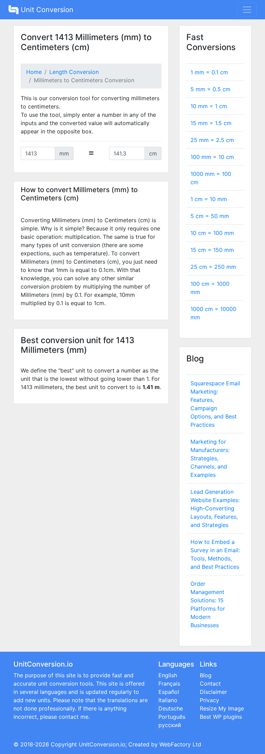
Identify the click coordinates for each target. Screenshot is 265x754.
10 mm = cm (208, 106)
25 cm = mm (213, 266)
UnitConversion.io (102, 744)
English (167, 675)
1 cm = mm (208, 199)
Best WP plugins (221, 716)
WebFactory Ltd (180, 744)
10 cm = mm (212, 232)
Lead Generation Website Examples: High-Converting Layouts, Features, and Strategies (214, 508)
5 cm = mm (209, 216)
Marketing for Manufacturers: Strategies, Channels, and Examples (209, 458)
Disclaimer (213, 691)
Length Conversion (74, 71)
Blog (206, 675)
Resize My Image (222, 708)
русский (169, 725)
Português (171, 716)
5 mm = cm (210, 89)
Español (168, 691)
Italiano (167, 700)
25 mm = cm (212, 139)
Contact (210, 683)
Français (169, 683)
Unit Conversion (46, 10)
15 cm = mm (212, 249)
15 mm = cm (211, 123)
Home (34, 71)
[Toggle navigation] (247, 10)
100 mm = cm (212, 156)
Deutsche (170, 708)
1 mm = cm (209, 72)
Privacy (209, 700)
